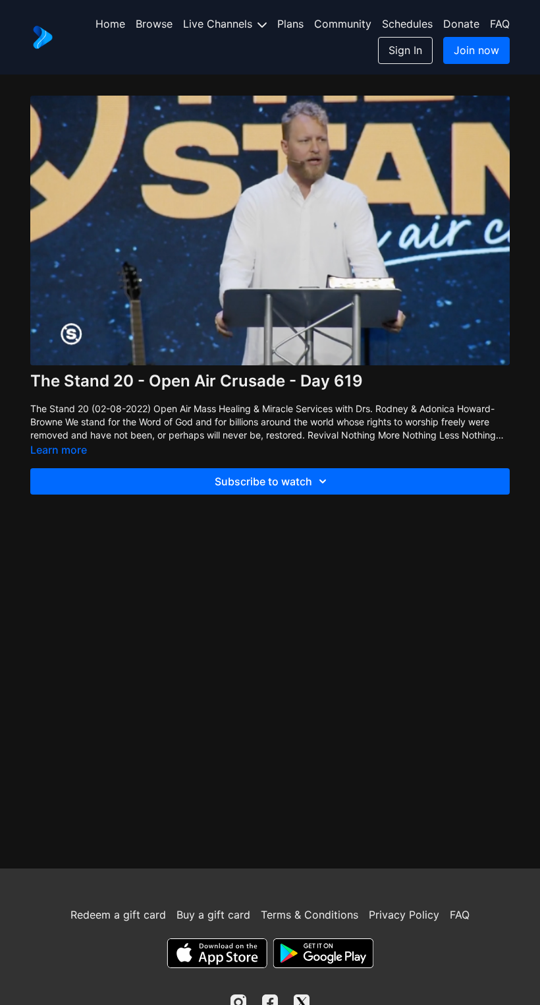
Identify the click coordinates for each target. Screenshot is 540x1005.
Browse (154, 23)
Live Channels (219, 23)
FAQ (500, 23)
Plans (290, 23)
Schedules (407, 23)
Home (110, 23)
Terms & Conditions (309, 914)
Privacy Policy (404, 914)
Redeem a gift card (118, 914)
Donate (461, 23)
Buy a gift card (213, 914)
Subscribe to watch (263, 481)
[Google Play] (323, 953)
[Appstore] (217, 953)
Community (342, 23)
